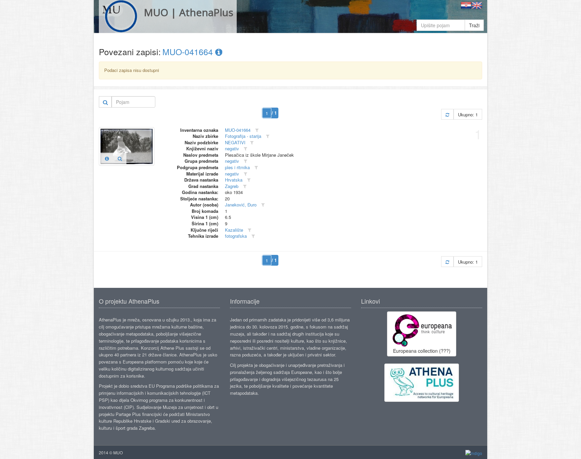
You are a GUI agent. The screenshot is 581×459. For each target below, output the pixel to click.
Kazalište (234, 230)
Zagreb (231, 186)
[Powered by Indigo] (473, 452)
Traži (474, 25)
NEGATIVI (235, 142)
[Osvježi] (447, 114)
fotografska (236, 236)
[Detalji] (107, 158)
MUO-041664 (188, 51)
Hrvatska (233, 180)
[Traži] (105, 102)
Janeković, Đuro (241, 204)
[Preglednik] (119, 158)
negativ (232, 148)
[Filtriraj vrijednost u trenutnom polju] (257, 130)
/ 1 (274, 113)
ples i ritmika (237, 167)
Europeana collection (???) (422, 350)
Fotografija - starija (243, 136)
